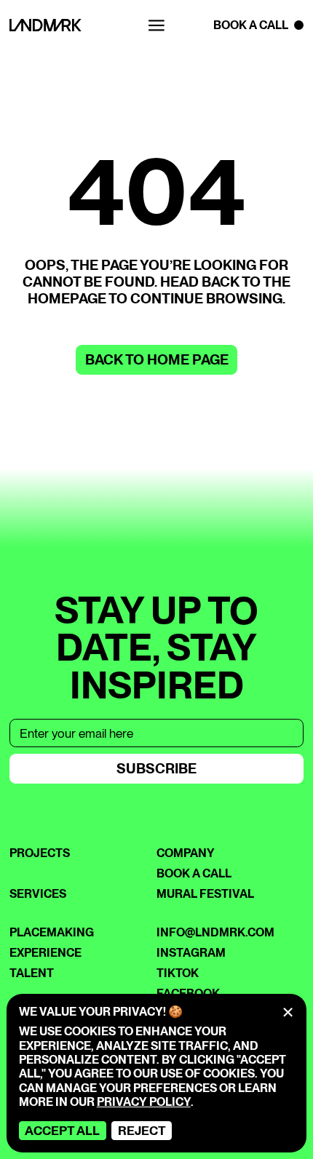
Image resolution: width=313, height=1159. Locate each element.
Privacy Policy (144, 1102)
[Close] (288, 1012)
